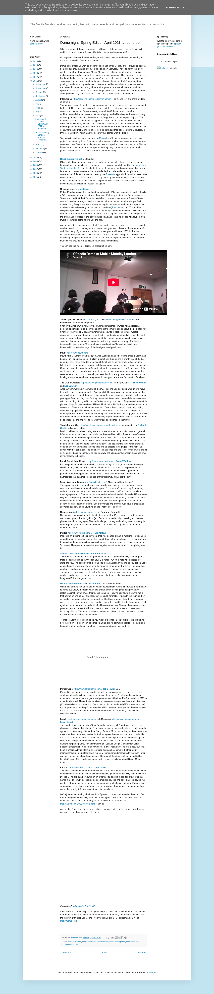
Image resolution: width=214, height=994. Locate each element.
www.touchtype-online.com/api (119, 319)
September (40, 96)
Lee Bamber (70, 386)
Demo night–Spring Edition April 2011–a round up (41, 124)
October (39, 92)
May (37, 112)
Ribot (63, 159)
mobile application (89, 942)
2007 (35, 169)
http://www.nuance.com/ (87, 512)
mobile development (105, 942)
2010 (35, 157)
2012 (35, 77)
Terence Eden (82, 189)
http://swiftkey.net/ (91, 319)
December (40, 84)
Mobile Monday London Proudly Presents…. (42, 136)
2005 (35, 177)
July (37, 104)
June (37, 108)
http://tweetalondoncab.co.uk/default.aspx (100, 425)
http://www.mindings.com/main (126, 719)
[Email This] (112, 937)
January (39, 152)
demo (70, 942)
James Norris (100, 767)
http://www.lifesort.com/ (80, 767)
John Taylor (109, 689)
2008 (35, 165)
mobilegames (120, 942)
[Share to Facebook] (122, 937)
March (38, 144)
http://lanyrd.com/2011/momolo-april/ (77, 804)
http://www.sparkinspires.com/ (81, 719)
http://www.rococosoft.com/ (101, 461)
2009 (35, 161)
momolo (76, 944)
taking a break (36, 44)
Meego (102, 138)
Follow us (164, 68)
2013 (35, 73)
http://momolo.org (68, 921)
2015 (35, 65)
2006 (35, 173)
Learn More (172, 7)
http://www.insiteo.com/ (79, 533)
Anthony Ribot (74, 159)
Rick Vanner (139, 382)
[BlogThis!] (116, 937)
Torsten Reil (94, 583)
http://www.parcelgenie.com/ (87, 689)
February (39, 148)
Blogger (152, 972)
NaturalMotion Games (71, 583)
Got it (186, 7)
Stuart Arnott (66, 722)
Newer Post (66, 952)
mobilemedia (67, 944)
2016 (35, 61)
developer (77, 942)
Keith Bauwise (98, 553)
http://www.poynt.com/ (77, 353)
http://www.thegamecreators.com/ (97, 382)
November (40, 88)
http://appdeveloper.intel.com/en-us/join (92, 99)
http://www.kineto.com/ (96, 482)
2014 (35, 69)
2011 (35, 81)
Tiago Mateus (99, 533)
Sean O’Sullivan (124, 461)
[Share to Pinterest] (125, 937)
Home (104, 952)
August (38, 100)
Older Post (141, 952)
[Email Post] (107, 937)
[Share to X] (119, 937)
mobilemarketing (132, 942)
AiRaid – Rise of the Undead (74, 553)
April (37, 116)
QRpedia (114, 207)
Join (162, 62)
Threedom (110, 174)
